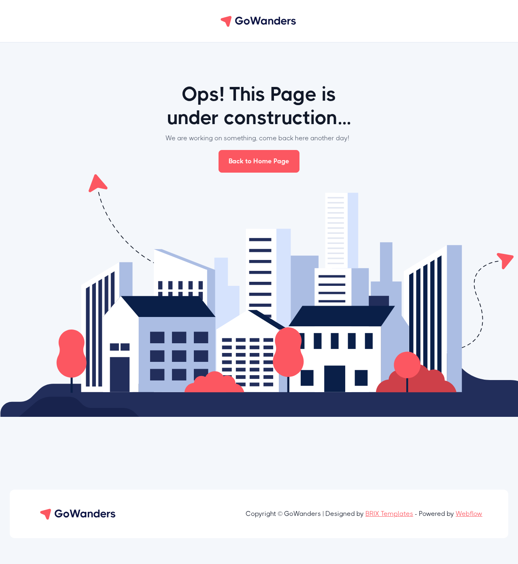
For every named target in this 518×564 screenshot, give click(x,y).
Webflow (469, 514)
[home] (259, 21)
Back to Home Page (259, 161)
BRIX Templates (389, 514)
